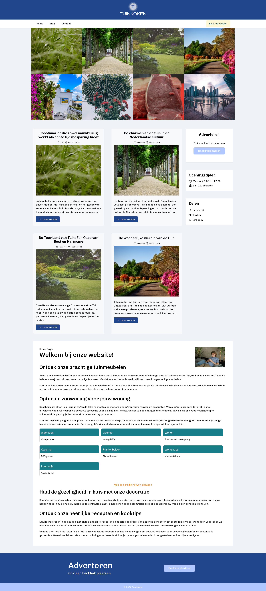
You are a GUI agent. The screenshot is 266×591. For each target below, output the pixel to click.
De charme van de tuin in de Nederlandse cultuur (107, 50)
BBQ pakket (47, 456)
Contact (66, 23)
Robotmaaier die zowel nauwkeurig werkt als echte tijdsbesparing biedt (56, 51)
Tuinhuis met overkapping (177, 439)
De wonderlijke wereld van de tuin (209, 50)
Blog (52, 23)
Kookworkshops (172, 456)
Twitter (197, 214)
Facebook (198, 210)
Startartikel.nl (47, 473)
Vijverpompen (47, 439)
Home (39, 23)
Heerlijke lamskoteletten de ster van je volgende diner (158, 97)
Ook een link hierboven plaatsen (133, 484)
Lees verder (50, 219)
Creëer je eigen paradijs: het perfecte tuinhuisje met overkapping (209, 97)
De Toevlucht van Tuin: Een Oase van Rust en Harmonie (158, 50)
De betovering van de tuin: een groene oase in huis (57, 97)
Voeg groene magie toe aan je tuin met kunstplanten (107, 97)
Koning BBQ (109, 439)
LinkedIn (198, 219)
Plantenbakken (110, 456)
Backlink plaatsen (209, 150)
